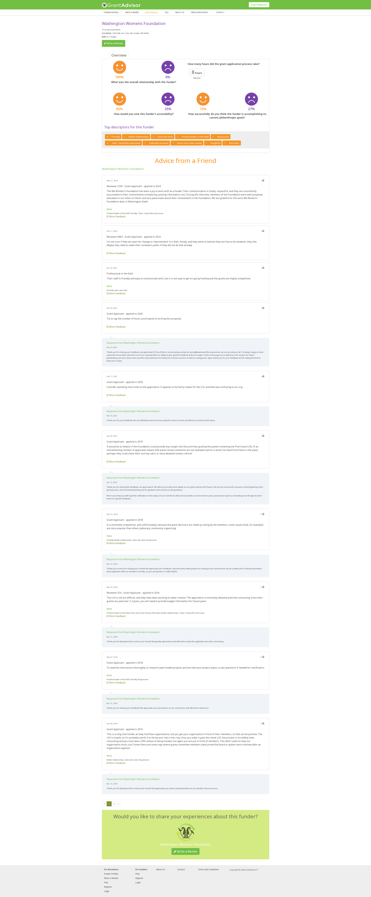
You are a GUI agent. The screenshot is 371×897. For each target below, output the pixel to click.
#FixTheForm (151, 12)
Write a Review (132, 12)
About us (179, 12)
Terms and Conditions (208, 869)
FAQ (166, 12)
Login (106, 891)
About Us (160, 869)
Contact (220, 12)
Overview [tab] (118, 55)
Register (108, 886)
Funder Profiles (111, 12)
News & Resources (199, 12)
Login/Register (259, 4)
